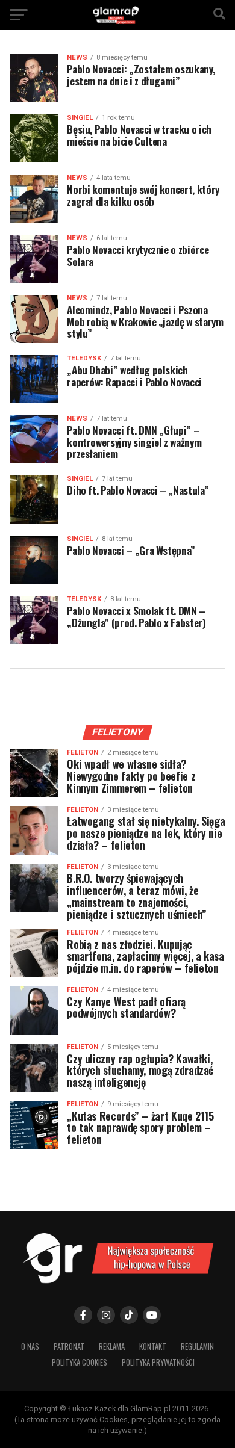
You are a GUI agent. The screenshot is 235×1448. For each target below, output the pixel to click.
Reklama (112, 1346)
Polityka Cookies (79, 1362)
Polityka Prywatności (158, 1362)
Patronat (69, 1346)
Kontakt (152, 1346)
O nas (30, 1346)
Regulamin (197, 1346)
